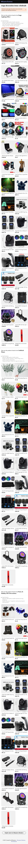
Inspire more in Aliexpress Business (14, 832)
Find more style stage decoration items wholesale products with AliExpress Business (12, 9)
